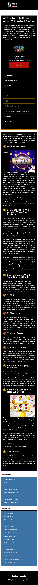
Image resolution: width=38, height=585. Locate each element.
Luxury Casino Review (9, 539)
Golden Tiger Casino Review (10, 529)
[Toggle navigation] (34, 4)
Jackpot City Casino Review (10, 532)
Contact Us (23, 576)
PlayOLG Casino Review (9, 549)
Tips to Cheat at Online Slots (10, 496)
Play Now (19, 65)
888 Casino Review (8, 516)
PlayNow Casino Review (9, 546)
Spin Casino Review (8, 555)
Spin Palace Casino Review (10, 513)
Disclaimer (15, 576)
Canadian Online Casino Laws (11, 486)
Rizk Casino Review (8, 526)
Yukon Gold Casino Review (10, 562)
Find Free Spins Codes (9, 482)
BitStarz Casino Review (9, 523)
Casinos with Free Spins (9, 479)
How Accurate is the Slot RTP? (11, 489)
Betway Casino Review (9, 519)
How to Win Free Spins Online (11, 502)
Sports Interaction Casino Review (11, 559)
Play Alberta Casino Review (10, 542)
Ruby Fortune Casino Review (10, 552)
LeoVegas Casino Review (10, 536)
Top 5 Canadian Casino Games (11, 499)
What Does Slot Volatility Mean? (11, 492)
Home (3, 13)
